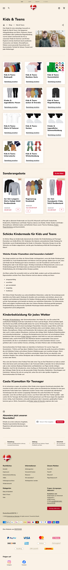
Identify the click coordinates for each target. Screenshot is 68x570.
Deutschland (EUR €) (10, 513)
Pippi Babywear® (52, 478)
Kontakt (5, 469)
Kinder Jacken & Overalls (37, 401)
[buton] (10, 513)
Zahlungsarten (29, 469)
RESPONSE (18, 529)
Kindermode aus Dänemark (13, 516)
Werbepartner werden (31, 480)
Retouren (27, 475)
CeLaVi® (49, 469)
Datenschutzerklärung (9, 475)
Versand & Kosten (30, 472)
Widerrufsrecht (7, 483)
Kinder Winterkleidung (12, 320)
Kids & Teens (20, 25)
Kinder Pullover (26, 336)
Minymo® (50, 475)
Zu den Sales (59, 173)
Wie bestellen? (29, 478)
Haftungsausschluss (8, 480)
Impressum (6, 472)
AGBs (4, 478)
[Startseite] (34, 8)
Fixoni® (49, 472)
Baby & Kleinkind (7, 491)
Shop (10, 25)
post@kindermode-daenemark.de (54, 502)
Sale (4, 497)
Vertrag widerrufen (54, 508)
